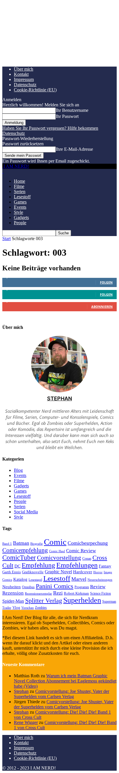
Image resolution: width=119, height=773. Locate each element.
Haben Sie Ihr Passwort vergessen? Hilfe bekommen (50, 128)
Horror (98, 572)
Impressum (24, 79)
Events (20, 207)
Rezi (58, 593)
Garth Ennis (11, 572)
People (20, 222)
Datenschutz (25, 84)
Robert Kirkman (76, 593)
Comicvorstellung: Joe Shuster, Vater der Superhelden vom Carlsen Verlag (61, 694)
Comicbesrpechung (88, 543)
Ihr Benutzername (72, 110)
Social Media (26, 511)
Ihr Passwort (67, 116)
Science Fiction (100, 593)
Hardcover (82, 571)
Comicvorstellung (59, 558)
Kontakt (21, 74)
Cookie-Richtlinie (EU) (35, 89)
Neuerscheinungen (100, 579)
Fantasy (105, 566)
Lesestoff (22, 196)
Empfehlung (38, 565)
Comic (55, 541)
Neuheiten (11, 587)
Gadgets (21, 217)
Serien (19, 191)
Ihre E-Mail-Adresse (74, 149)
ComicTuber (19, 557)
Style (18, 212)
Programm (82, 587)
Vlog (16, 607)
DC (17, 565)
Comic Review (81, 550)
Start (6, 238)
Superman (109, 601)
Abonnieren (102, 306)
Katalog (20, 579)
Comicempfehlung (25, 550)
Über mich (23, 69)
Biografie (36, 543)
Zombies (41, 608)
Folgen (106, 282)
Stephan (59, 398)
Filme (19, 186)
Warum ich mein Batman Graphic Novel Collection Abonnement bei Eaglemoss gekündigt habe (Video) (65, 681)
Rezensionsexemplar (38, 593)
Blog (18, 470)
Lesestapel (35, 579)
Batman (21, 543)
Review (97, 586)
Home (19, 181)
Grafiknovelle (33, 572)
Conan (86, 559)
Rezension (13, 593)
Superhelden (82, 600)
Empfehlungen (77, 565)
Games (20, 201)
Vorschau (27, 607)
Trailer (6, 607)
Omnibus (28, 587)
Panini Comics (54, 586)
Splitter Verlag (43, 600)
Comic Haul (57, 551)
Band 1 (7, 543)
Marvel (78, 579)
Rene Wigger (26, 722)
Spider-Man (13, 601)
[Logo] (2, 171)
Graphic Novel (58, 571)
